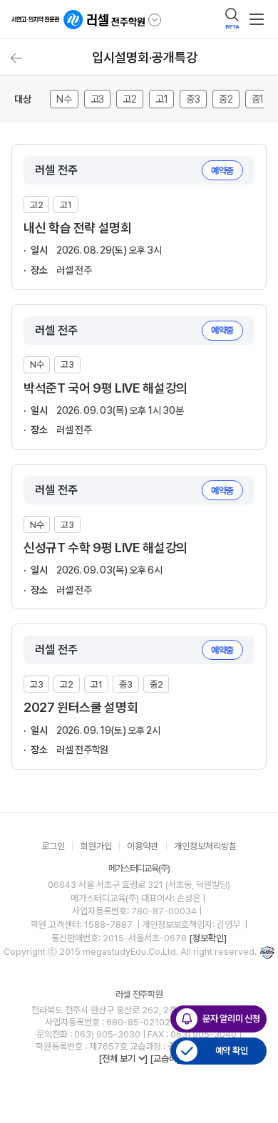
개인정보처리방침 (205, 846)
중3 (193, 99)
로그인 (53, 846)
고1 (161, 99)
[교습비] (165, 1058)
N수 (64, 99)
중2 (226, 99)
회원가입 (96, 846)
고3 (98, 99)
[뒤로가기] (16, 57)
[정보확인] (208, 938)
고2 (130, 99)
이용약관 (142, 846)
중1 (258, 99)
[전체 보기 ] (123, 1058)
